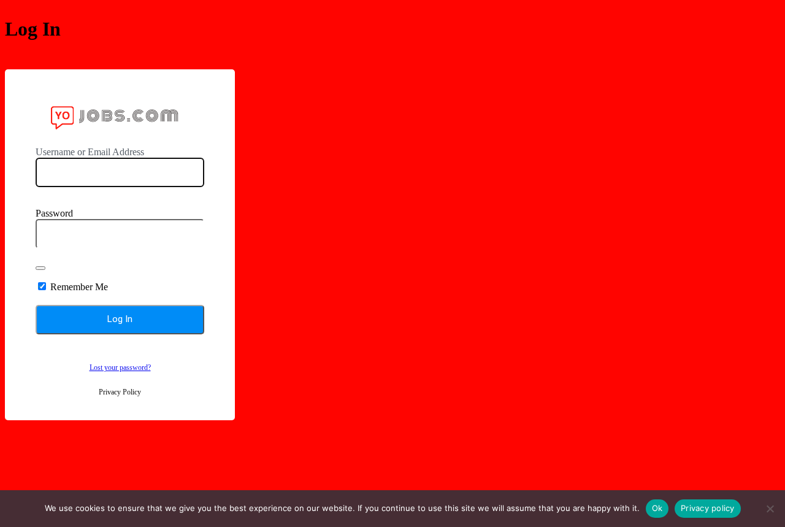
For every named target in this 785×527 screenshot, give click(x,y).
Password (54, 213)
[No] (770, 508)
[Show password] (40, 268)
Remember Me (79, 287)
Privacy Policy (120, 392)
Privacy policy (708, 508)
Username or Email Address (90, 152)
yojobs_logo (119, 116)
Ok (657, 508)
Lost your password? (120, 367)
